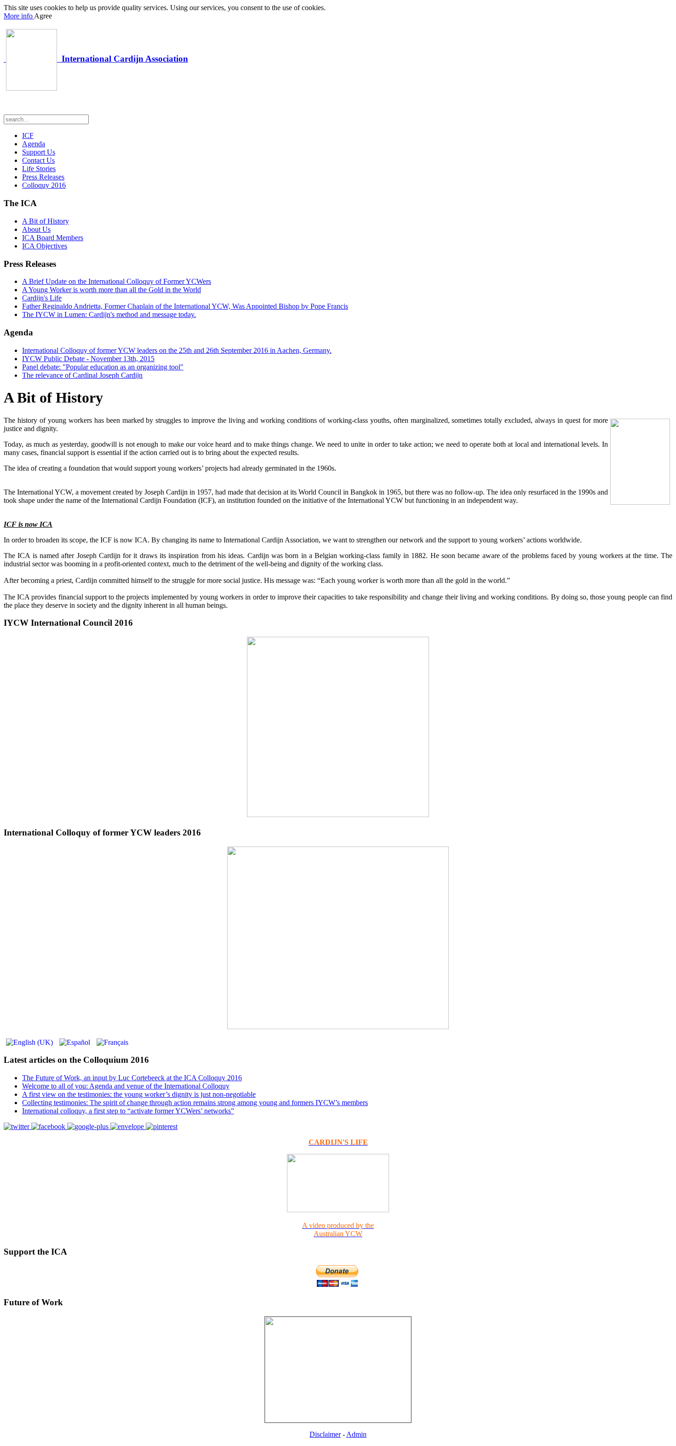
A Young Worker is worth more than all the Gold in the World (111, 290)
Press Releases (43, 177)
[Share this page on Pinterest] (162, 1126)
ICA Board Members (52, 238)
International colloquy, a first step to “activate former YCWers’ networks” (128, 1111)
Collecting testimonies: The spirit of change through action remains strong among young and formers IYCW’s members (195, 1102)
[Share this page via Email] (128, 1126)
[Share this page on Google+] (88, 1126)
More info (19, 16)
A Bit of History (45, 221)
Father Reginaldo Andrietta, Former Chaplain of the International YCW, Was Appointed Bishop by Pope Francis (185, 306)
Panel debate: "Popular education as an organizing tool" (102, 367)
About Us (36, 229)
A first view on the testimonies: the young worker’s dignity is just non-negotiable (139, 1094)
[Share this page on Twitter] (17, 1126)
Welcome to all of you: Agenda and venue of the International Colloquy (125, 1086)
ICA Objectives (44, 246)
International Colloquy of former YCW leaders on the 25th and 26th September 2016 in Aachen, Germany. (177, 350)
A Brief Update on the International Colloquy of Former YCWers (116, 281)
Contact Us (38, 160)
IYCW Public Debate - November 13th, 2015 (88, 359)
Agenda (33, 144)
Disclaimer (325, 1434)
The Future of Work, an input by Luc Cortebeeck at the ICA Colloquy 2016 (132, 1078)
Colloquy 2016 (44, 185)
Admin (356, 1434)
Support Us (38, 152)
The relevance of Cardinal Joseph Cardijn (82, 375)
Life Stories (39, 169)
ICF (28, 135)
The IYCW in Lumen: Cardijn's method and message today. (109, 314)
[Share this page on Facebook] (49, 1126)
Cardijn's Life (42, 298)
